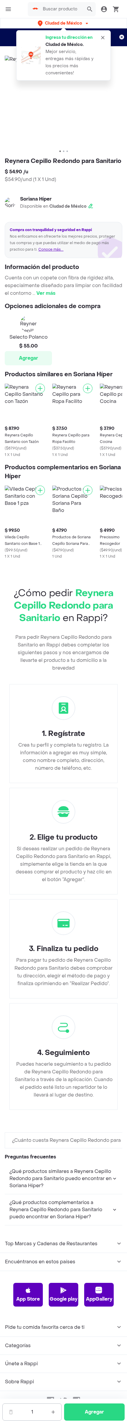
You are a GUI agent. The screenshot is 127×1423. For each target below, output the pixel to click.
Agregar (28, 358)
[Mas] (53, 1412)
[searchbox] (61, 9)
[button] (63, 23)
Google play (63, 1299)
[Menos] (11, 1412)
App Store (28, 1299)
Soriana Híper (36, 199)
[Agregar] (40, 388)
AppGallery (99, 1299)
